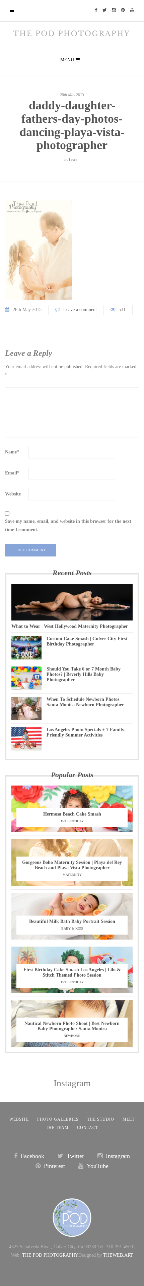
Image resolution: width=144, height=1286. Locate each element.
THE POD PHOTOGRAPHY (50, 1255)
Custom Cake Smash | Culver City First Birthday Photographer (87, 641)
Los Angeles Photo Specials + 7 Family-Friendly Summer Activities (86, 732)
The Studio (100, 1119)
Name (12, 451)
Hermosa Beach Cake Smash (72, 814)
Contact (87, 1127)
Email (12, 472)
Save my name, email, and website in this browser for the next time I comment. (68, 525)
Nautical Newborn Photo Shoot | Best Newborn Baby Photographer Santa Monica (72, 1026)
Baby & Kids (72, 928)
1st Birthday (72, 821)
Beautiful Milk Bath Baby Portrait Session (72, 921)
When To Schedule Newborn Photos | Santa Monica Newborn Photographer (85, 702)
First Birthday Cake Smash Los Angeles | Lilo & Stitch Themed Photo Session (72, 972)
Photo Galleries (58, 1119)
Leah (73, 159)
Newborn (72, 1036)
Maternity (72, 875)
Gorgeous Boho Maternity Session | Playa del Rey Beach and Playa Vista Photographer (72, 865)
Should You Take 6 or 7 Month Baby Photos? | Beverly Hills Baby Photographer (84, 674)
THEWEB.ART (118, 1255)
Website (13, 493)
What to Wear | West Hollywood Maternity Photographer (69, 626)
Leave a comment (80, 309)
